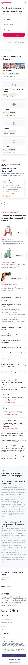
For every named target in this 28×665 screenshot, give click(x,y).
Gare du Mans (6, 49)
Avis (2, 629)
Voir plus (13, 193)
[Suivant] (7, 203)
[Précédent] (3, 203)
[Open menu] (25, 2)
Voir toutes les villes (6, 622)
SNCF (14, 445)
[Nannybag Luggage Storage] (7, 2)
